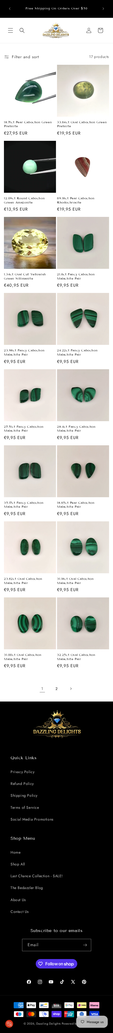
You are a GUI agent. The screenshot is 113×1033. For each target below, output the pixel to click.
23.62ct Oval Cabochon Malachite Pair (23, 581)
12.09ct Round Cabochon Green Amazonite (24, 200)
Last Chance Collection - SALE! (37, 876)
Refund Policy (22, 783)
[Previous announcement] (10, 8)
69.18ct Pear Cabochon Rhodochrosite (76, 200)
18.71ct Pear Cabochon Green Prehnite (28, 124)
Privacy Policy (22, 771)
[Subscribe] (85, 945)
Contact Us (20, 911)
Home (15, 852)
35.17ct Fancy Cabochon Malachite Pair (23, 505)
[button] (10, 30)
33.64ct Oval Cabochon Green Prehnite (82, 124)
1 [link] (42, 689)
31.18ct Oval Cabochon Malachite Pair (75, 581)
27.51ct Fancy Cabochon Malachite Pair (23, 429)
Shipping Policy (24, 795)
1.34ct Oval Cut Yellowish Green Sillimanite (25, 276)
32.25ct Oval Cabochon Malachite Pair (76, 657)
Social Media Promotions (32, 819)
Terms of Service (25, 807)
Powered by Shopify (76, 1023)
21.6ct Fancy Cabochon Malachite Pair (76, 276)
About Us (18, 899)
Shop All (18, 864)
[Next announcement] (103, 8)
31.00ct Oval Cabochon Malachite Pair (23, 657)
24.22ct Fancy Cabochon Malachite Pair (77, 352)
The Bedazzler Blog (27, 887)
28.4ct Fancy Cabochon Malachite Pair (76, 429)
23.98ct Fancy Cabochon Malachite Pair (24, 352)
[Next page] (70, 688)
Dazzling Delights (48, 1023)
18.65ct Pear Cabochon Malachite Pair (76, 505)
